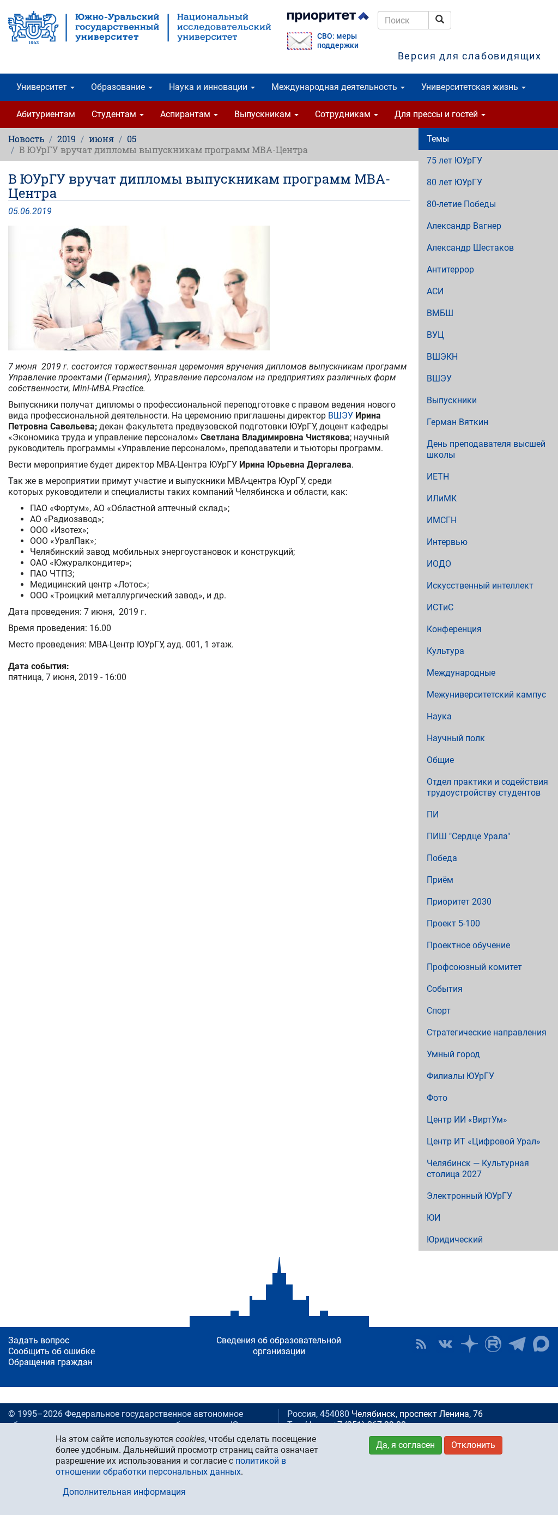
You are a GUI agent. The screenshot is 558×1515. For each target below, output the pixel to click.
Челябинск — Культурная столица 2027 (478, 1168)
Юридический (455, 1239)
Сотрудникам (344, 114)
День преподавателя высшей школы (486, 449)
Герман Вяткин (457, 422)
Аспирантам (186, 114)
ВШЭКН (442, 357)
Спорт (439, 1010)
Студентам (115, 114)
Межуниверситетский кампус (486, 694)
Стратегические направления (487, 1032)
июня (101, 138)
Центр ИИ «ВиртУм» (467, 1119)
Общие (440, 760)
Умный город (453, 1054)
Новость (26, 138)
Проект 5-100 (453, 923)
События (445, 989)
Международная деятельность (335, 87)
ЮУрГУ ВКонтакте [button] (445, 1344)
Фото (437, 1098)
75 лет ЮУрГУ (454, 160)
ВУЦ (435, 335)
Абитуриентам (45, 114)
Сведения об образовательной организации (278, 1345)
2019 (66, 138)
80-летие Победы (461, 204)
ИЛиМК (442, 498)
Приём (440, 880)
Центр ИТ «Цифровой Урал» (484, 1141)
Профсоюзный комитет (474, 967)
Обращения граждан (50, 1362)
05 (131, 138)
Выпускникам (263, 114)
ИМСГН (442, 520)
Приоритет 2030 (459, 901)
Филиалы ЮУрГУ (460, 1076)
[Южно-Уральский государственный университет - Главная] (139, 27)
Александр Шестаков (470, 248)
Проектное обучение (468, 945)
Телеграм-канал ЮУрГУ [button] (517, 1344)
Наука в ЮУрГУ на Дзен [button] (469, 1344)
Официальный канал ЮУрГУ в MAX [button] (541, 1344)
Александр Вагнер (464, 226)
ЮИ (433, 1218)
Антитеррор (450, 269)
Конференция (454, 629)
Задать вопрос (38, 1340)
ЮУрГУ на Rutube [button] (493, 1344)
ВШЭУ (341, 415)
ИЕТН (438, 476)
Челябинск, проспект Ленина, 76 (417, 1414)
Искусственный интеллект (480, 585)
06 (25, 211)
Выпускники (452, 400)
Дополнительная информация (124, 1492)
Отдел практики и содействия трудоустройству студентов (487, 787)
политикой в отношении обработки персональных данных (171, 1466)
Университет (42, 87)
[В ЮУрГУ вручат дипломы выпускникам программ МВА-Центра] (209, 288)
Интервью (447, 542)
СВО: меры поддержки (338, 41)
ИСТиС (440, 607)
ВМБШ (440, 313)
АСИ (435, 291)
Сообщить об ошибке (51, 1351)
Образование (119, 87)
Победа (442, 858)
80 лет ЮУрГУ (454, 182)
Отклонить (473, 1445)
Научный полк (456, 738)
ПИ (433, 814)
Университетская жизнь (470, 87)
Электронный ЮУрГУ (469, 1196)
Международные (461, 673)
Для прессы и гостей (437, 114)
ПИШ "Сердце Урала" (468, 836)
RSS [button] (421, 1344)
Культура (445, 651)
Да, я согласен (405, 1445)
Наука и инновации (209, 87)
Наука (439, 716)
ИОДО (439, 564)
